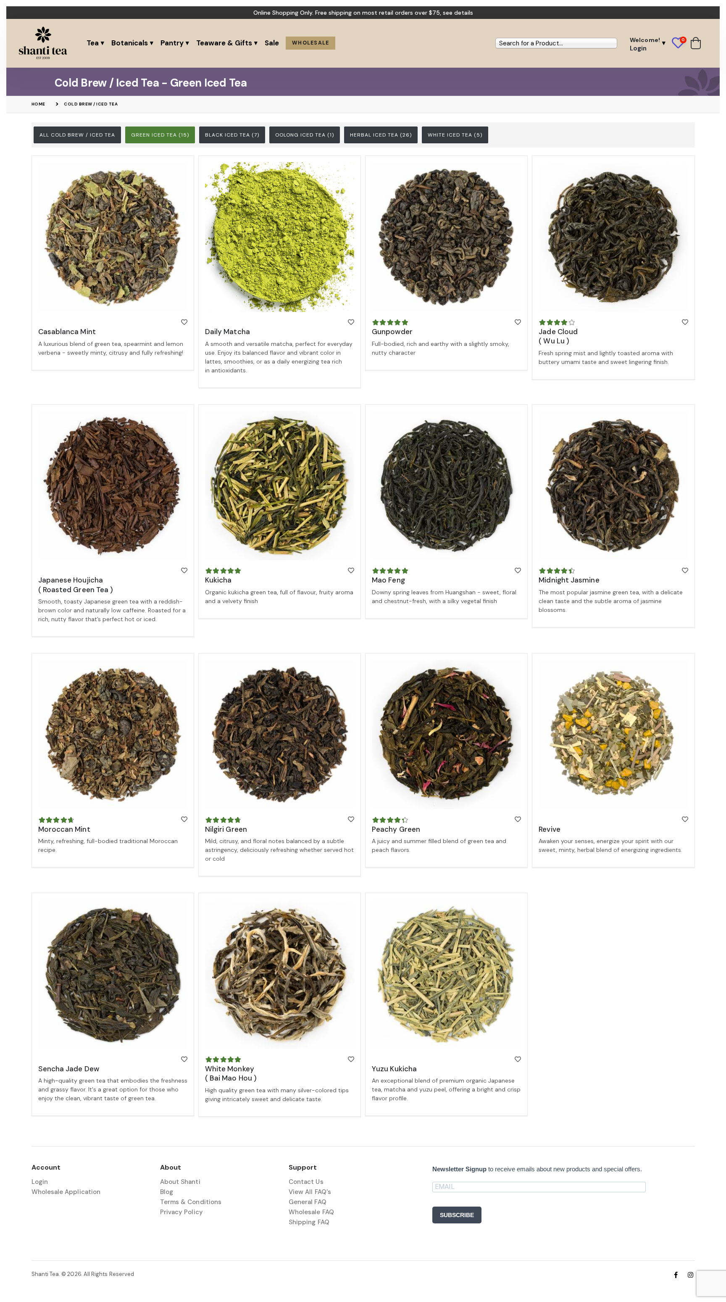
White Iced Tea (455, 135)
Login (40, 1182)
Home (38, 104)
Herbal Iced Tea (381, 135)
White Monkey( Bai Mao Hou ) (231, 1073)
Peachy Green (396, 829)
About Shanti (180, 1182)
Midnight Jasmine (569, 580)
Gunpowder (392, 331)
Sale (272, 42)
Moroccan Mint (64, 829)
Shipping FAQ (309, 1222)
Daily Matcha (227, 331)
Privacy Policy (181, 1212)
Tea (93, 42)
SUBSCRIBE (457, 1215)
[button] (681, 43)
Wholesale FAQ (311, 1212)
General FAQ (307, 1202)
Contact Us (306, 1182)
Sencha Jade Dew (68, 1068)
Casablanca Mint (67, 331)
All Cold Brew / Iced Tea (77, 135)
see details (458, 12)
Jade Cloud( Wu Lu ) (558, 336)
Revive (549, 829)
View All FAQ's (310, 1192)
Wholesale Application (66, 1192)
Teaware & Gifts (224, 42)
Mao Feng (388, 580)
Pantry (172, 42)
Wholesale (310, 43)
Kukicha (218, 580)
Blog (166, 1192)
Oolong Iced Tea (304, 135)
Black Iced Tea (232, 135)
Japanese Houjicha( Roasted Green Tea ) (75, 584)
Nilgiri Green (226, 829)
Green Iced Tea (160, 135)
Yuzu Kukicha (394, 1068)
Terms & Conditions (190, 1202)
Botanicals (129, 42)
